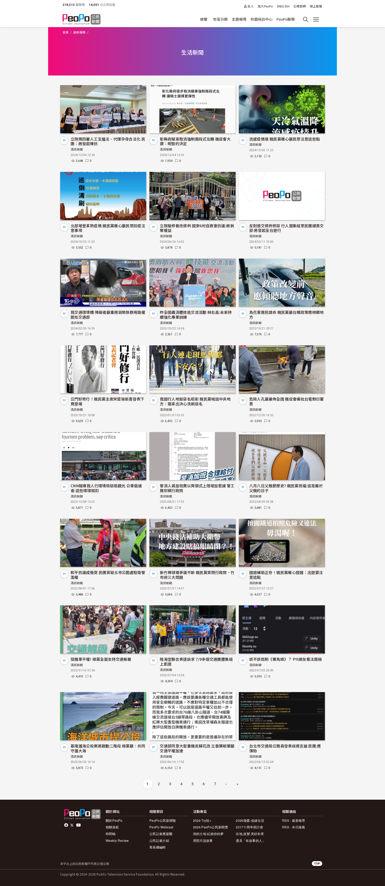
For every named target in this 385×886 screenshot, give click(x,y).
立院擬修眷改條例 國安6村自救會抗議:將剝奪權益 (197, 228)
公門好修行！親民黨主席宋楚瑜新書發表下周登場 (107, 401)
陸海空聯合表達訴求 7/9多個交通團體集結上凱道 (196, 661)
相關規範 (112, 827)
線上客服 (316, 6)
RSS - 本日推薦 (293, 827)
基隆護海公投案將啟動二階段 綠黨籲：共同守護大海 (108, 748)
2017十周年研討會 (249, 827)
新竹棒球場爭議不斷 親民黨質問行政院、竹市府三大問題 (197, 575)
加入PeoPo (265, 6)
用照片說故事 (203, 840)
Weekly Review (117, 840)
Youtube (78, 825)
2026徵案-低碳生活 (250, 820)
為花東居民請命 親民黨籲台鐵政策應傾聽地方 (286, 314)
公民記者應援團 (160, 833)
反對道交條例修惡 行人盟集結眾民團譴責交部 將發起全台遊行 (286, 228)
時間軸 (111, 833)
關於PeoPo (114, 820)
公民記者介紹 (159, 840)
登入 (250, 6)
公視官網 (299, 6)
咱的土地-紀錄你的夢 (208, 833)
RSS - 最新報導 (293, 820)
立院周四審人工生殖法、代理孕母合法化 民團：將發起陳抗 (108, 141)
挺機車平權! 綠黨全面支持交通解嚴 (101, 659)
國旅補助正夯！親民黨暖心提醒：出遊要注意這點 (286, 575)
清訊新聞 (77, 149)
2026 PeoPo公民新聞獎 (210, 827)
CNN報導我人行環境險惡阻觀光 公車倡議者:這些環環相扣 (106, 488)
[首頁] (81, 19)
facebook (66, 825)
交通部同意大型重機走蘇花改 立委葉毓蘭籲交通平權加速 (197, 748)
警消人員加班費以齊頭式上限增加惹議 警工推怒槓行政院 (197, 488)
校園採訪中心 (261, 19)
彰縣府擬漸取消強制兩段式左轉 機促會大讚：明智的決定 (195, 141)
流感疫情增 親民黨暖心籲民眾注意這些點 (284, 139)
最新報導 (79, 32)
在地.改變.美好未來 (250, 833)
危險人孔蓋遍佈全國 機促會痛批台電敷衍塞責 (286, 401)
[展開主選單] (316, 19)
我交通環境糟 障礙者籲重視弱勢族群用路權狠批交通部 (108, 314)
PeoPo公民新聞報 (162, 820)
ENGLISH (283, 6)
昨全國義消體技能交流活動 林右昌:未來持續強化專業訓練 (196, 314)
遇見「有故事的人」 (250, 840)
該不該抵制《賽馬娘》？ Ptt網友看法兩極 (285, 659)
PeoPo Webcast (161, 827)
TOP (317, 863)
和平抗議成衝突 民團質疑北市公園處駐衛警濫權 (108, 575)
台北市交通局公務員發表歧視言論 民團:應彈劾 (285, 748)
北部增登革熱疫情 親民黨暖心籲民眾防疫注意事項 (108, 228)
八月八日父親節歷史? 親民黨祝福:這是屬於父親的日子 (286, 488)
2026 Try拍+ (202, 820)
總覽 (204, 19)
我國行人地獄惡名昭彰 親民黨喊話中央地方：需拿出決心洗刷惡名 (195, 401)
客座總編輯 (157, 847)
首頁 (66, 32)
